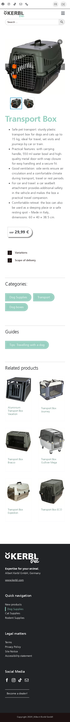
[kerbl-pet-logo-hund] (14, 12)
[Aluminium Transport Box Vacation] (18, 389)
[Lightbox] (60, 41)
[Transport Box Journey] (52, 389)
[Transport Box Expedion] (18, 491)
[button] (61, 67)
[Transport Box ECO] (52, 491)
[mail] (20, 4)
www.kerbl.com (14, 580)
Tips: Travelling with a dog (27, 345)
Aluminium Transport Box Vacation (15, 411)
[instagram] (9, 4)
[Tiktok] (20, 680)
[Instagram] (13, 680)
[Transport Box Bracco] (18, 441)
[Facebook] (7, 680)
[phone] (26, 4)
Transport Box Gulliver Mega (49, 461)
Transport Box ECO (51, 509)
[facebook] (3, 4)
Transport (44, 297)
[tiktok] (15, 4)
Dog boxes (17, 307)
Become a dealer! (17, 693)
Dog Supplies (18, 297)
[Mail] (27, 680)
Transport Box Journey (48, 410)
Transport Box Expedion (15, 511)
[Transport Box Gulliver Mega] (52, 441)
